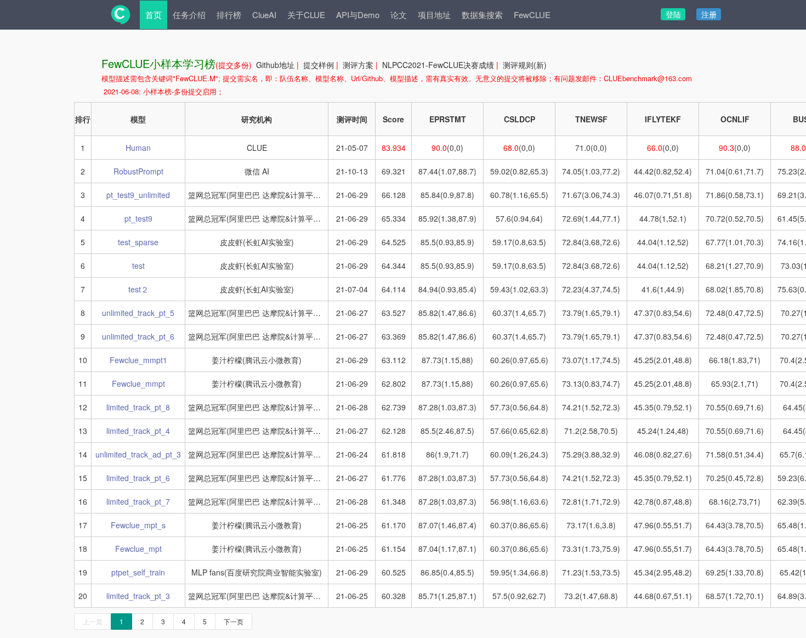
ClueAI (264, 14)
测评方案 (358, 64)
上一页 (93, 621)
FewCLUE (532, 14)
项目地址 (434, 14)
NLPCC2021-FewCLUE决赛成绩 (438, 64)
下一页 (233, 621)
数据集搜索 (482, 14)
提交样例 (318, 64)
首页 (153, 14)
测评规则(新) (525, 64)
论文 (398, 14)
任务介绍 (189, 14)
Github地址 (275, 64)
